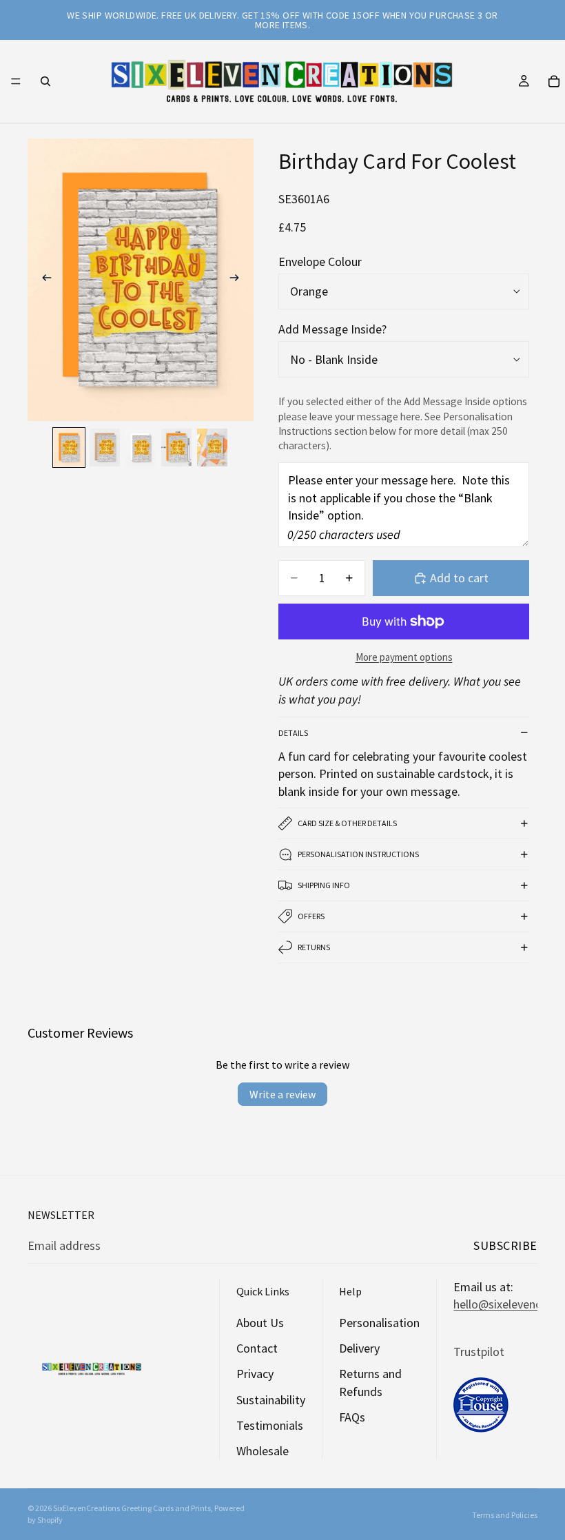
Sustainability (270, 1400)
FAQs (352, 1417)
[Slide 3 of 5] (140, 447)
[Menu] (16, 81)
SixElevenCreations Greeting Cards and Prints (132, 1508)
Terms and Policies (504, 1515)
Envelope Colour (320, 261)
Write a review (282, 1094)
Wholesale (262, 1451)
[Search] (45, 81)
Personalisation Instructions (358, 854)
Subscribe (505, 1245)
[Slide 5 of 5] (212, 447)
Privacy (255, 1374)
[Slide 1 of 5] (69, 447)
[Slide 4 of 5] (176, 447)
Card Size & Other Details (347, 823)
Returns (314, 947)
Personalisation (379, 1323)
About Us (260, 1323)
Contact (257, 1348)
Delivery (359, 1348)
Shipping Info (324, 885)
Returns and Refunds (370, 1382)
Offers (311, 916)
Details (293, 733)
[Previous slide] (43, 280)
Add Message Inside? (332, 329)
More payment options (404, 657)
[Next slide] (238, 280)
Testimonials (269, 1425)
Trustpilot (478, 1351)
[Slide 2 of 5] (105, 447)
